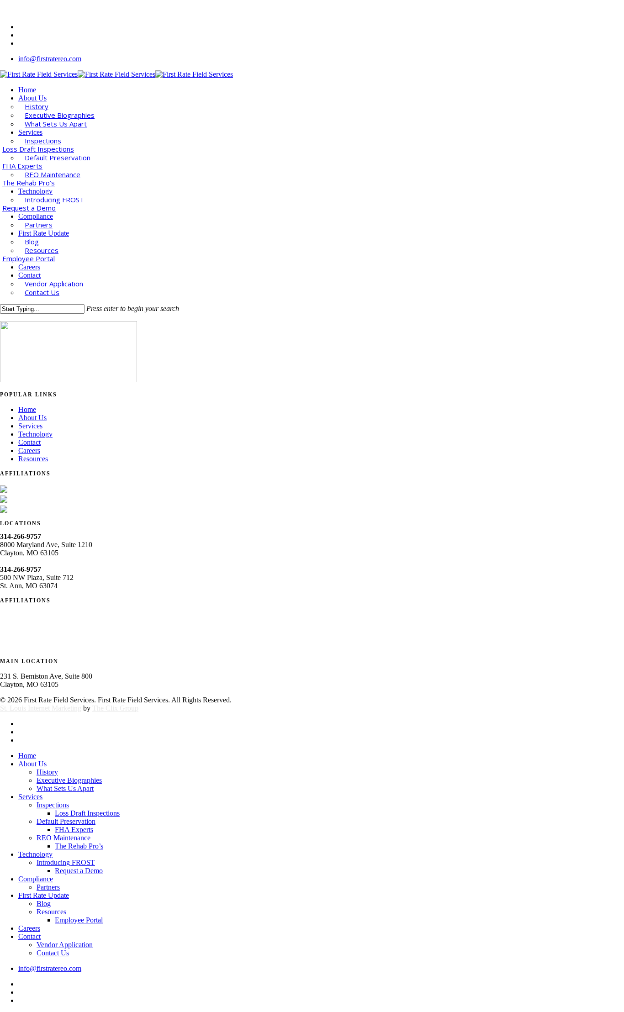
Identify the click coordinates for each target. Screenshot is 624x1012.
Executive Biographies (69, 780)
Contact (29, 442)
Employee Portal (79, 920)
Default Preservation (66, 821)
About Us (32, 418)
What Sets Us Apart (65, 788)
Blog (44, 903)
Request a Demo (79, 871)
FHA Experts (74, 829)
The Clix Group (115, 708)
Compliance (35, 879)
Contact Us (53, 953)
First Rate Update (43, 895)
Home (27, 409)
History (47, 772)
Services (30, 426)
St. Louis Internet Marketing (40, 708)
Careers (29, 450)
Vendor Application (65, 945)
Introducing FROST (66, 862)
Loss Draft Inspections (87, 813)
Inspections (53, 805)
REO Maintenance (63, 838)
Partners (48, 887)
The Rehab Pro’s (79, 846)
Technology (35, 434)
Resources (33, 459)
